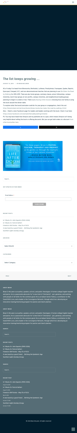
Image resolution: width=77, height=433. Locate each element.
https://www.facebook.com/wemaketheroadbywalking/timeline (25, 114)
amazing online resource (43, 100)
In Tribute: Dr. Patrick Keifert (12, 223)
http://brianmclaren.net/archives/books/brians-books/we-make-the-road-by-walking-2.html (34, 108)
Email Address (9, 195)
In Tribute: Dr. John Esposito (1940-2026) (16, 220)
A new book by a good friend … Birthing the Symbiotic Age (22, 228)
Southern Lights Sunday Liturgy (13, 231)
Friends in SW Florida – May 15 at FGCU (16, 225)
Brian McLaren (24, 83)
